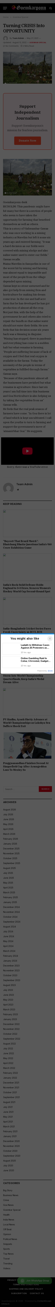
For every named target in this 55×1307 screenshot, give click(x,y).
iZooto (50, 671)
